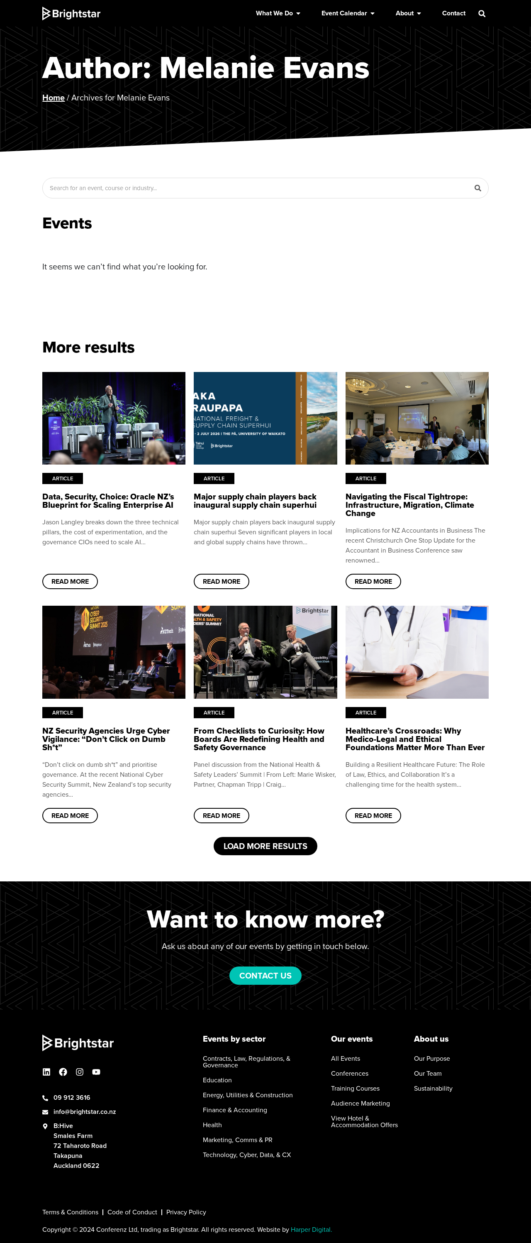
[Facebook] (63, 1072)
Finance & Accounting (235, 1110)
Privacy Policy (186, 1212)
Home (53, 97)
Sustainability (433, 1088)
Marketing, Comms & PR (238, 1140)
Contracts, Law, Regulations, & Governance (246, 1062)
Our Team (428, 1073)
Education (217, 1080)
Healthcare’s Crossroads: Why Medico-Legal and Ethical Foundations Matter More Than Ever (415, 739)
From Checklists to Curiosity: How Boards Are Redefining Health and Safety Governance (259, 739)
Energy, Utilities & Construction (248, 1095)
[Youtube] (96, 1072)
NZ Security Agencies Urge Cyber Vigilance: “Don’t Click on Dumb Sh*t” (106, 739)
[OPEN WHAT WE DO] (298, 13)
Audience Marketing (360, 1103)
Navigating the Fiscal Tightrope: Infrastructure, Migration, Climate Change (410, 504)
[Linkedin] (46, 1072)
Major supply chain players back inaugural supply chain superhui (255, 500)
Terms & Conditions (70, 1212)
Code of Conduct (132, 1212)
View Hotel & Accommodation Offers (364, 1121)
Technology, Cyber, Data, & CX (247, 1155)
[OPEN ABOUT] (419, 13)
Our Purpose (432, 1058)
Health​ (212, 1125)
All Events (345, 1058)
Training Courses (355, 1088)
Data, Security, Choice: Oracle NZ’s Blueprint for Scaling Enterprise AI (108, 500)
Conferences (349, 1073)
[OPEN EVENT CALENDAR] (372, 13)
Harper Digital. (311, 1229)
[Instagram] (80, 1072)
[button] (482, 13)
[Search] (478, 188)
